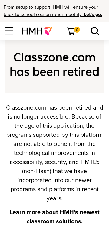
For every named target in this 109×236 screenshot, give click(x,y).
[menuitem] (39, 31)
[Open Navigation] (9, 31)
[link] (39, 31)
